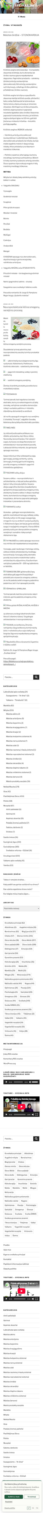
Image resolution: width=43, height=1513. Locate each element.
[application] (21, 1082)
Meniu (22, 17)
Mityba (6, 710)
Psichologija (11, 992)
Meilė (22, 971)
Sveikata (24, 1001)
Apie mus (7, 1250)
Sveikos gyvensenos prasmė (18, 1009)
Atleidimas (11, 927)
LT (29, 1508)
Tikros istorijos (12, 1014)
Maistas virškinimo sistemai (17, 772)
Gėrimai (9, 814)
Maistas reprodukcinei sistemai (19, 754)
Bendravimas (12, 932)
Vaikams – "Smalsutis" (15, 700)
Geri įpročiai (11, 953)
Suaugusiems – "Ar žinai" (16, 696)
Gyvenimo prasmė (14, 957)
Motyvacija (24, 975)
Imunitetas (28, 962)
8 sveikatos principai (15, 923)
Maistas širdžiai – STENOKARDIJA (21, 35)
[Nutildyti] (30, 1082)
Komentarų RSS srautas (13, 1059)
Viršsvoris (10, 1031)
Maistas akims (12, 714)
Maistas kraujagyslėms (15, 727)
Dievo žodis (29, 945)
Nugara (29, 983)
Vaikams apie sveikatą (12, 861)
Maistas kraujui (12, 732)
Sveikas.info (26, 5)
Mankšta (6, 706)
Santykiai (26, 992)
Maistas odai (11, 745)
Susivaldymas (9, 847)
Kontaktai (7, 1259)
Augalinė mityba (27, 927)
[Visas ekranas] (36, 1114)
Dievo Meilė (29, 940)
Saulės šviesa (8, 837)
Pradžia (6, 1245)
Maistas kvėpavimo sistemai (17, 736)
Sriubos (9, 832)
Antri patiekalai (12, 809)
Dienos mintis (25, 936)
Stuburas (10, 1001)
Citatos (9, 936)
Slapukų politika (9, 1269)
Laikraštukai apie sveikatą (13, 692)
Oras (5, 791)
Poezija (26, 988)
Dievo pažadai (12, 945)
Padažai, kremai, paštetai (16, 823)
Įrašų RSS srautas (10, 1054)
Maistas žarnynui (13, 777)
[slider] (35, 1082)
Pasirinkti (8, 1502)
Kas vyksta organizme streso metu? (17, 889)
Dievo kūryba (12, 940)
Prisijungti (7, 1049)
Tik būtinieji (31, 1497)
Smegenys (11, 996)
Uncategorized (9, 856)
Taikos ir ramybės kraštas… (14, 880)
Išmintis (10, 966)
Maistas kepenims (13, 723)
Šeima (9, 1035)
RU (37, 1508)
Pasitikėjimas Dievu (11, 796)
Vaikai (9, 1018)
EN (33, 1508)
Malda (23, 966)
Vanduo (6, 865)
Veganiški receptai (14, 1022)
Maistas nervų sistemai (15, 741)
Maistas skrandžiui (13, 763)
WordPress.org (9, 1064)
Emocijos (26, 949)
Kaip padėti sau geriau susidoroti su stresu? (21, 884)
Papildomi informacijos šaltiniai (16, 1264)
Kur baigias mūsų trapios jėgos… (16, 894)
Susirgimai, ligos (10, 842)
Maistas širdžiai (12, 759)
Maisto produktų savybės (16, 781)
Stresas (25, 996)
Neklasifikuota (9, 787)
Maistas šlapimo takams (16, 768)
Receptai (7, 806)
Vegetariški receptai (15, 1027)
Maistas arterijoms (13, 718)
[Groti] (6, 1082)
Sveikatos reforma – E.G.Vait (17, 850)
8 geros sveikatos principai (14, 1255)
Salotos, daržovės (13, 827)
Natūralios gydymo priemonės (19, 979)
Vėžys (23, 1031)
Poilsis (6, 801)
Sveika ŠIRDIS (12, 1005)
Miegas (9, 975)
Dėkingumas (11, 949)
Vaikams (21, 1018)
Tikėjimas (28, 1014)
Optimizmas (11, 988)
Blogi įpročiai (29, 932)
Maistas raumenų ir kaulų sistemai (20, 750)
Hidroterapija (12, 962)
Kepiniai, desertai (13, 818)
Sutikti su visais (13, 1497)
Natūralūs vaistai (13, 983)
